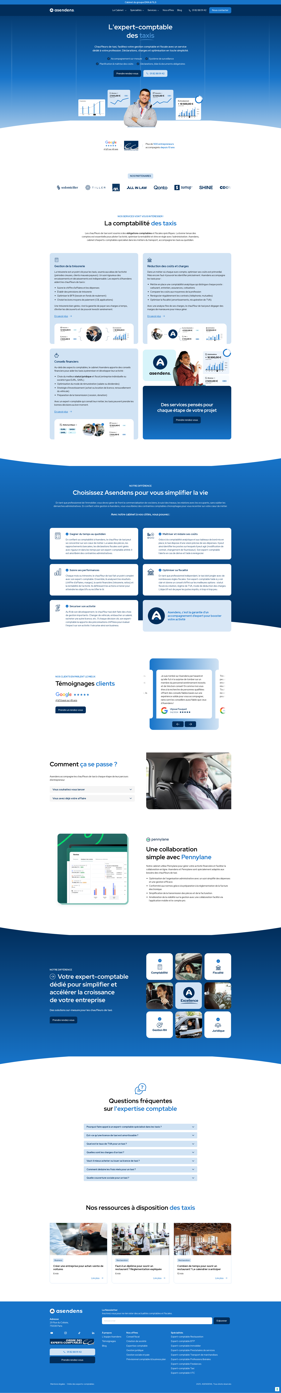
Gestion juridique (134, 1350)
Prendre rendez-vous (127, 73)
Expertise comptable (137, 1345)
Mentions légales (57, 1384)
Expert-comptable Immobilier (186, 1345)
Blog (104, 1345)
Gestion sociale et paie (138, 1354)
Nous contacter (220, 10)
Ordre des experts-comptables (80, 1384)
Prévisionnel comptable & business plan (146, 1359)
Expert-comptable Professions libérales (191, 1359)
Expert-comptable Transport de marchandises (194, 1354)
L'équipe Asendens (111, 1336)
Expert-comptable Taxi (182, 1368)
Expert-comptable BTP (183, 1341)
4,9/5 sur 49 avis (111, 149)
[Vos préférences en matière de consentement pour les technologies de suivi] (277, 1389)
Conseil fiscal (133, 1336)
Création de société (136, 1341)
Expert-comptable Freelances (186, 1363)
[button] (120, 10)
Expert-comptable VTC (183, 1372)
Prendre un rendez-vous (70, 709)
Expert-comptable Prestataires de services (193, 1350)
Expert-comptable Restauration (187, 1336)
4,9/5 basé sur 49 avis (66, 700)
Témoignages (109, 1341)
